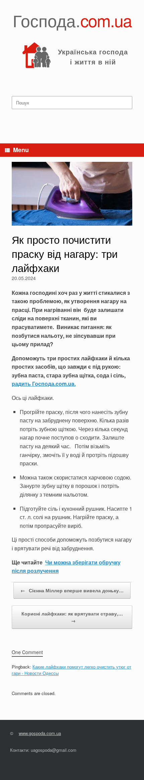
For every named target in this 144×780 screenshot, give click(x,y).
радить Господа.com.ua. (44, 383)
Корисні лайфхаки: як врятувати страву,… (72, 617)
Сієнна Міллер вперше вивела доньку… (72, 590)
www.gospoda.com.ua (40, 733)
